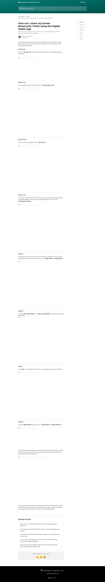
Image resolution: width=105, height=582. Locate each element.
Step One (82, 22)
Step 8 (81, 39)
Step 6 (81, 34)
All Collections (21, 16)
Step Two (82, 24)
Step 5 (81, 32)
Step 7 (81, 37)
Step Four (82, 29)
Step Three (82, 27)
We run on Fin (53, 577)
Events (27, 16)
